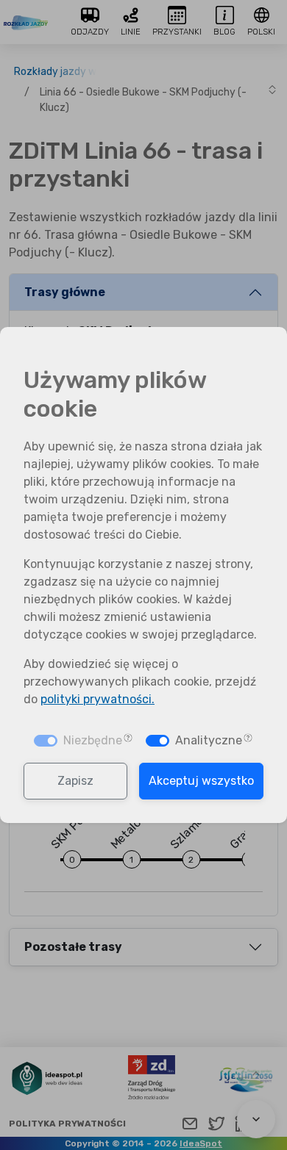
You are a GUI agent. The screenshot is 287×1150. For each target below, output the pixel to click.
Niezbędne (92, 740)
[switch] (157, 741)
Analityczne (208, 740)
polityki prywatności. (97, 699)
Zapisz (75, 781)
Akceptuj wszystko (201, 781)
